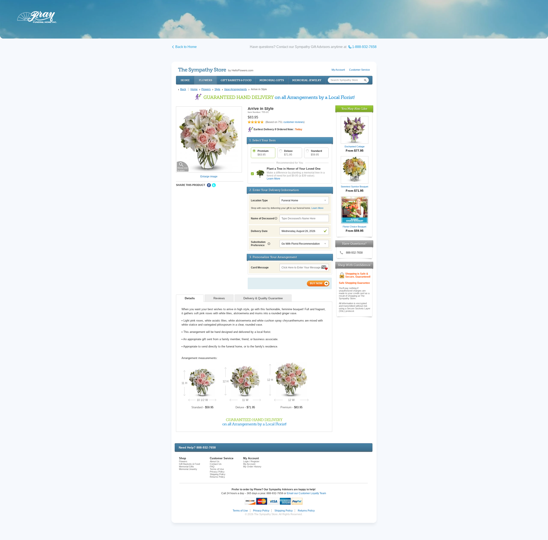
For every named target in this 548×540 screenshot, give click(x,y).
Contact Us (216, 464)
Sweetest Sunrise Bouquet (354, 186)
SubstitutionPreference (258, 244)
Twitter (214, 185)
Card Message (260, 267)
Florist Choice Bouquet (354, 226)
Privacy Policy (217, 471)
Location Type (259, 200)
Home (185, 80)
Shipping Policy (217, 474)
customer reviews (293, 122)
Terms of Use (217, 469)
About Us (214, 461)
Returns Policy (217, 477)
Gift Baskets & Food (236, 80)
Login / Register (251, 461)
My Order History (252, 466)
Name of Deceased (263, 218)
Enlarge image (208, 176)
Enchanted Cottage (355, 146)
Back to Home (186, 47)
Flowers (205, 80)
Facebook (209, 185)
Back (183, 89)
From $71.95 (354, 190)
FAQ (212, 466)
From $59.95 (354, 230)
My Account (338, 69)
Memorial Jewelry (306, 80)
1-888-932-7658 (364, 47)
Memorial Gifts (271, 80)
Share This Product (190, 185)
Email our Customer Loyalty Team (306, 493)
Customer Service (359, 69)
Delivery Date (259, 231)
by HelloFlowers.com (215, 70)
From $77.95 (354, 150)
